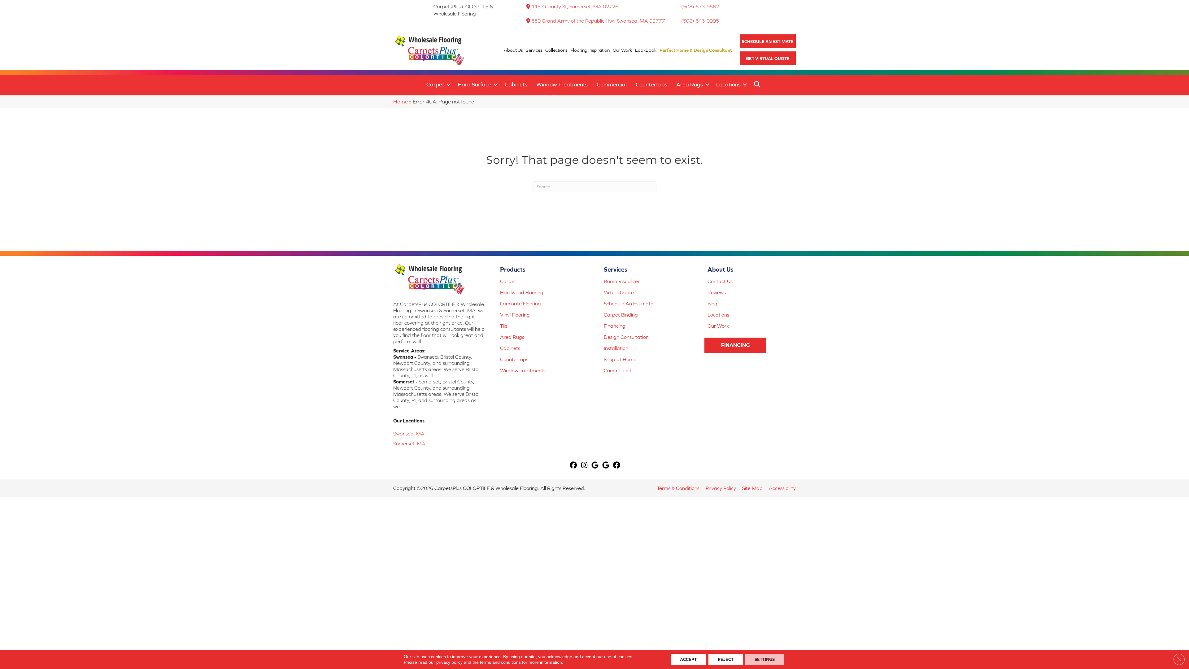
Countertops (651, 84)
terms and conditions (500, 662)
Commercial (612, 84)
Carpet (435, 84)
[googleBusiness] (595, 465)
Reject (726, 659)
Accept (688, 659)
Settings (765, 659)
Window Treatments (562, 84)
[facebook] (573, 465)
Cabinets (516, 84)
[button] (768, 41)
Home (400, 101)
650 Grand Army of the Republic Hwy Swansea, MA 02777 (598, 21)
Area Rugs (689, 84)
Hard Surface (474, 84)
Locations (728, 84)
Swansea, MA (409, 433)
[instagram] (584, 465)
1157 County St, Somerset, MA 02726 (574, 6)
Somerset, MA (409, 443)
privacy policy (449, 662)
